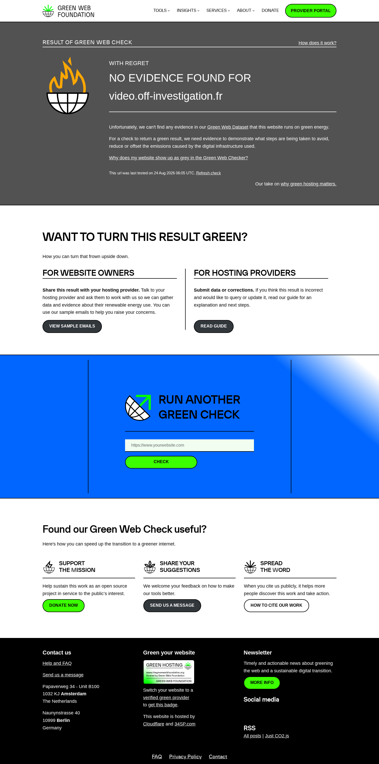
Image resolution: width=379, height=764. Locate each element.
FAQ (157, 757)
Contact (218, 757)
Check (161, 461)
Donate (270, 11)
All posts (252, 735)
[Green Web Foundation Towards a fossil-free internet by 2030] (68, 11)
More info (262, 682)
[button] (169, 11)
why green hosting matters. (308, 183)
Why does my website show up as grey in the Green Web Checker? (178, 157)
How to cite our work (276, 605)
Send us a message (172, 605)
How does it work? (317, 42)
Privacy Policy (185, 757)
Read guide (214, 326)
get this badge (162, 704)
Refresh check (208, 173)
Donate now (63, 605)
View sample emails (72, 326)
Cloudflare (153, 724)
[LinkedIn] (247, 711)
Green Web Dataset (227, 127)
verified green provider (166, 697)
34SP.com (185, 724)
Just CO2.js (277, 735)
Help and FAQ (57, 663)
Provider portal (311, 11)
